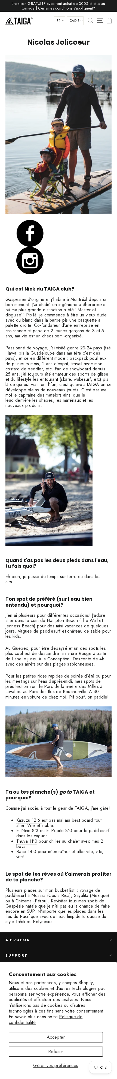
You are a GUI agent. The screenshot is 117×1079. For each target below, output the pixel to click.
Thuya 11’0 (26, 841)
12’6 (35, 820)
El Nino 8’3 (27, 830)
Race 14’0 (26, 851)
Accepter (56, 1037)
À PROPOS (17, 940)
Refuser (55, 1051)
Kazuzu (23, 820)
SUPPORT (16, 955)
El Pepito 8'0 (59, 830)
